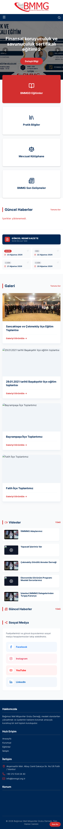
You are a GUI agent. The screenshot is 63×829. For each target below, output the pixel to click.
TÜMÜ (58, 522)
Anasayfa (6, 738)
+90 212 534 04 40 (15, 774)
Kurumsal (6, 742)
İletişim (5, 751)
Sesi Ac (55, 824)
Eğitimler (6, 747)
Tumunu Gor (55, 209)
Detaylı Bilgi (31, 61)
